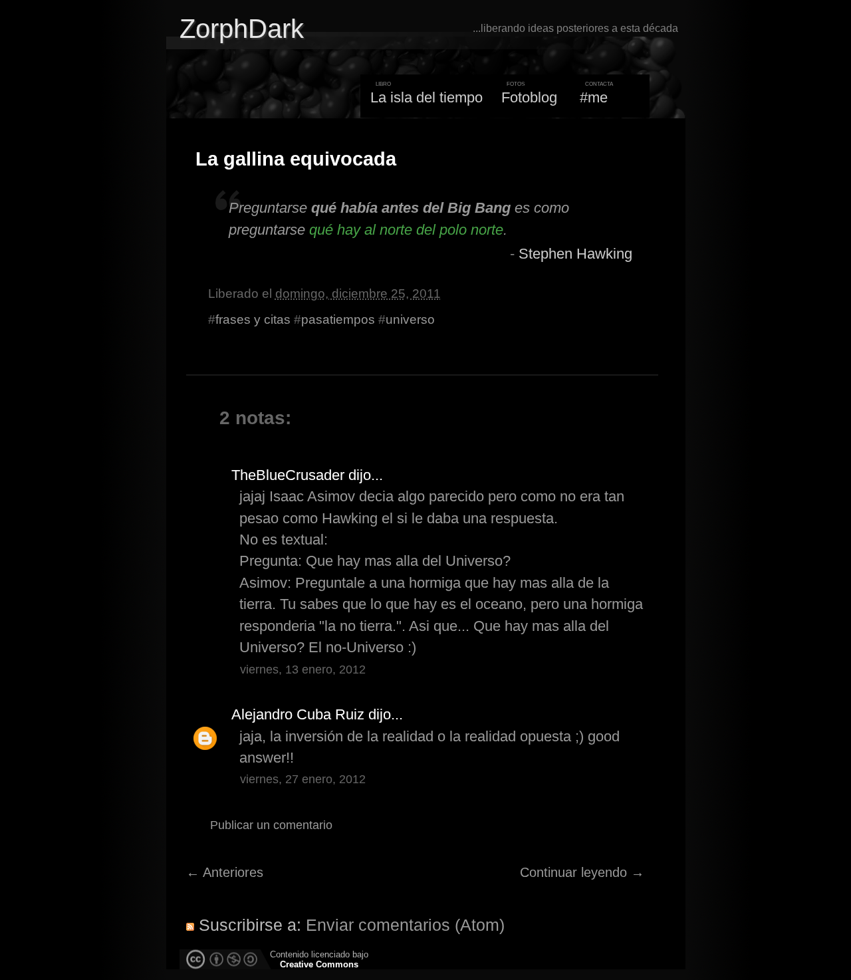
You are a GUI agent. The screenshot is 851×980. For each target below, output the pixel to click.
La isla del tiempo (426, 97)
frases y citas (253, 319)
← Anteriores (224, 872)
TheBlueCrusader (287, 475)
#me (594, 97)
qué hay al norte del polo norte (406, 229)
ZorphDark (242, 28)
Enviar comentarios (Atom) (405, 925)
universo (410, 319)
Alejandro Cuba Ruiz (297, 714)
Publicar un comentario (271, 825)
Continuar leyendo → (582, 872)
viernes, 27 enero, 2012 (303, 779)
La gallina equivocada (295, 159)
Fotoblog (529, 97)
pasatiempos (338, 319)
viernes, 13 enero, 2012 (303, 669)
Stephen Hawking (575, 253)
